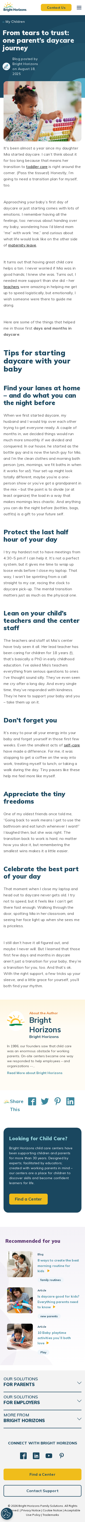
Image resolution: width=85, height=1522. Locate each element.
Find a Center (28, 1199)
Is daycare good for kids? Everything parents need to (59, 1301)
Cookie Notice (52, 1510)
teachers (11, 286)
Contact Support (42, 1490)
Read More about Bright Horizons (34, 1073)
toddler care (36, 166)
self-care (72, 745)
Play (43, 1352)
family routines (50, 1280)
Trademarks (50, 1515)
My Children (15, 21)
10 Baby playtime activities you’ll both (54, 1338)
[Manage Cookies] (7, 1514)
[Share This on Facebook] (29, 1105)
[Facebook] (23, 1455)
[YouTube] (49, 1455)
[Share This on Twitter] (42, 1105)
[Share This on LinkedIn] (68, 1105)
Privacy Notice (31, 1510)
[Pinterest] (61, 1455)
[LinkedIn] (36, 1455)
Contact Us (56, 7)
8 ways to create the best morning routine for (58, 1265)
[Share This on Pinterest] (55, 1105)
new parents (49, 1316)
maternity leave (22, 245)
